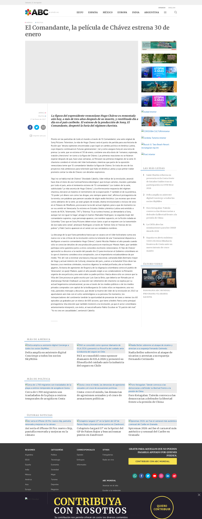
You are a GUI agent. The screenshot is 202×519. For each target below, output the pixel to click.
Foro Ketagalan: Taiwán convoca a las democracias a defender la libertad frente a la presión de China (161, 213)
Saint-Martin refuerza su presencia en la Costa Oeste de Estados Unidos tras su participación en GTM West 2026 (160, 181)
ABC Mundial (39, 15)
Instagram (161, 475)
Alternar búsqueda (176, 12)
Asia (26, 484)
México (108, 12)
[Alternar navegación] (165, 12)
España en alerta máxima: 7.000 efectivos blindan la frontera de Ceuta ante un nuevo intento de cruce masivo (159, 244)
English (171, 8)
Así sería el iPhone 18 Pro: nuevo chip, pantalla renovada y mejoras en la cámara (49, 431)
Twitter (148, 475)
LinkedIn (167, 475)
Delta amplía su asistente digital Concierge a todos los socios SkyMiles (160, 198)
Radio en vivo (108, 459)
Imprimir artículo (39, 136)
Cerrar (199, 495)
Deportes (55, 484)
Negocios (55, 489)
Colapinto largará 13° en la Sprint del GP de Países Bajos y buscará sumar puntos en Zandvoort (100, 431)
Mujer (53, 474)
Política (40, 22)
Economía (55, 464)
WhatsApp (134, 475)
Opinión (80, 454)
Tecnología (55, 459)
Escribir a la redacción (112, 490)
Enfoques (81, 459)
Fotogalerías (108, 454)
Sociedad (55, 469)
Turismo (54, 479)
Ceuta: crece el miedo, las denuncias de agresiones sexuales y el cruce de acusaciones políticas (99, 395)
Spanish (161, 8)
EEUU (80, 12)
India (135, 12)
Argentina (151, 12)
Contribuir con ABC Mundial (152, 461)
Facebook (141, 475)
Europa (122, 12)
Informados (81, 464)
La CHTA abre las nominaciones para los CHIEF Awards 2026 (161, 227)
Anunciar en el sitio (110, 485)
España (93, 12)
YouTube (154, 475)
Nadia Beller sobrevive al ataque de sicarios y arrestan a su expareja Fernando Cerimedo (150, 356)
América (29, 22)
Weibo (174, 475)
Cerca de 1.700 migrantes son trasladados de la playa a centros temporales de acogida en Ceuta (45, 395)
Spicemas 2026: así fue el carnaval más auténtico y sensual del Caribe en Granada (152, 431)
